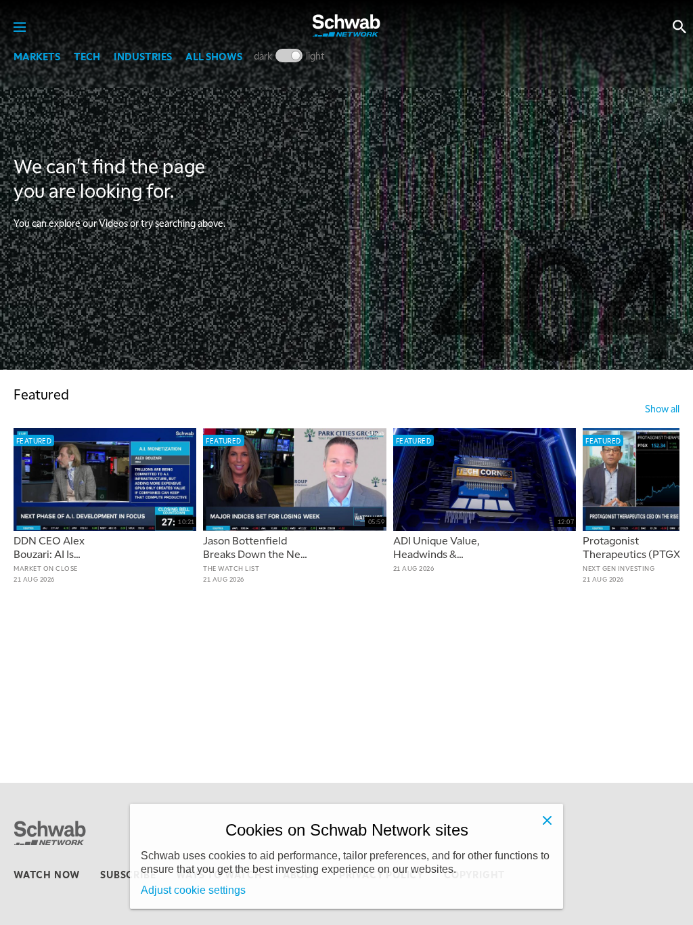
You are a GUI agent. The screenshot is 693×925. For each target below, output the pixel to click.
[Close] (546, 820)
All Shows (213, 56)
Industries (143, 56)
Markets (37, 56)
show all (662, 408)
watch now (47, 874)
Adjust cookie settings (193, 890)
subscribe (128, 874)
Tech (87, 56)
